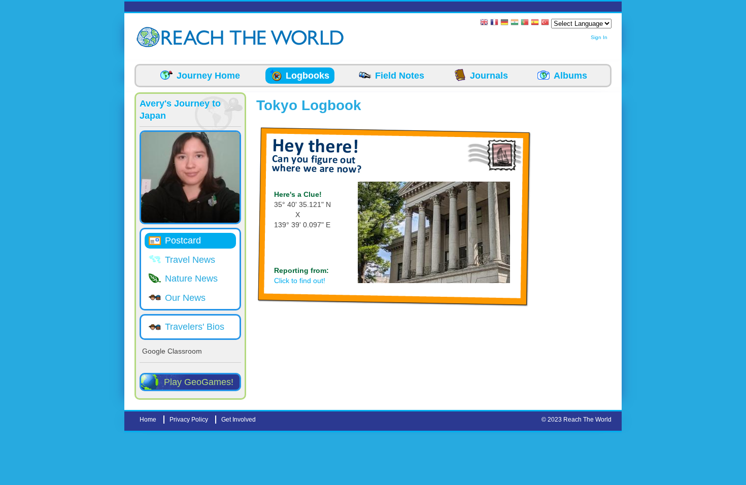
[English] (484, 23)
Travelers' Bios (194, 327)
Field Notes (399, 76)
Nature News (191, 278)
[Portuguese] (525, 23)
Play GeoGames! (198, 382)
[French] (494, 23)
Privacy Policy (188, 419)
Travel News (190, 260)
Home (148, 419)
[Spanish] (535, 23)
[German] (504, 23)
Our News (185, 298)
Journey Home (208, 76)
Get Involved (238, 419)
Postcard (183, 240)
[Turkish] (545, 23)
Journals (489, 76)
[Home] (149, 37)
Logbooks (307, 76)
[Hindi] (515, 23)
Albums (570, 76)
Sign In (599, 37)
